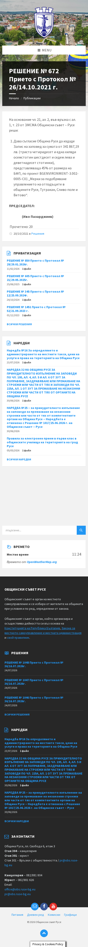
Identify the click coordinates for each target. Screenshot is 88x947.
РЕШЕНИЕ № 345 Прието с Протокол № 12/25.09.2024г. (35, 293)
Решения (37, 234)
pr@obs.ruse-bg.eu (18, 894)
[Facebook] (44, 906)
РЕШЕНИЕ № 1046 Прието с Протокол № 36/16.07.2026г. (34, 699)
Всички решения (19, 324)
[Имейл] (35, 906)
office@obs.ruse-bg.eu (20, 889)
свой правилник (18, 638)
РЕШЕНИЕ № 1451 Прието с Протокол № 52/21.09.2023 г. (36, 309)
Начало (14, 98)
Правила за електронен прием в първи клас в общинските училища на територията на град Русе (42, 442)
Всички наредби (19, 459)
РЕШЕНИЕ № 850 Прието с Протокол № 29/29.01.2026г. (35, 262)
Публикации (32, 98)
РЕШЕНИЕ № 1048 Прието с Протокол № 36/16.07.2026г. (34, 664)
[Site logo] (44, 37)
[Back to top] (44, 933)
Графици (70, 915)
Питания (17, 915)
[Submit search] (81, 530)
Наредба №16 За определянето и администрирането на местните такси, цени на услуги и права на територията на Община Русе (43, 354)
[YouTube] (53, 906)
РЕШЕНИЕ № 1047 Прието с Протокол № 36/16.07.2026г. (34, 682)
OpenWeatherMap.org (42, 562)
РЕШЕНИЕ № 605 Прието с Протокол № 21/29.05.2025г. (35, 278)
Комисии (54, 915)
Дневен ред (35, 915)
